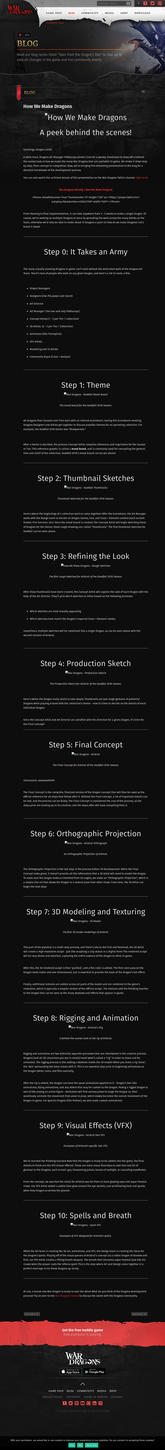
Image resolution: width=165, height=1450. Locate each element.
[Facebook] (145, 3)
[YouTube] (83, 1403)
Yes (72, 1445)
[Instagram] (77, 1403)
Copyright (73, 1397)
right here (141, 178)
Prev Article (32, 1314)
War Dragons (20, 10)
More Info (92, 1445)
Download (142, 13)
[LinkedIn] (94, 1403)
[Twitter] (152, 3)
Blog (71, 13)
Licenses (117, 1397)
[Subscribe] (128, 3)
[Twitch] (160, 3)
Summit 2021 (55, 22)
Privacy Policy (53, 1397)
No (80, 1445)
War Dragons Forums (67, 1296)
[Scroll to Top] (82, 1384)
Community (89, 13)
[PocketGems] (100, 1403)
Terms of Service (96, 1397)
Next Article (138, 1314)
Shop (124, 13)
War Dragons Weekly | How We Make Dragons (85, 190)
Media (109, 13)
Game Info (54, 13)
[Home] (20, 35)
